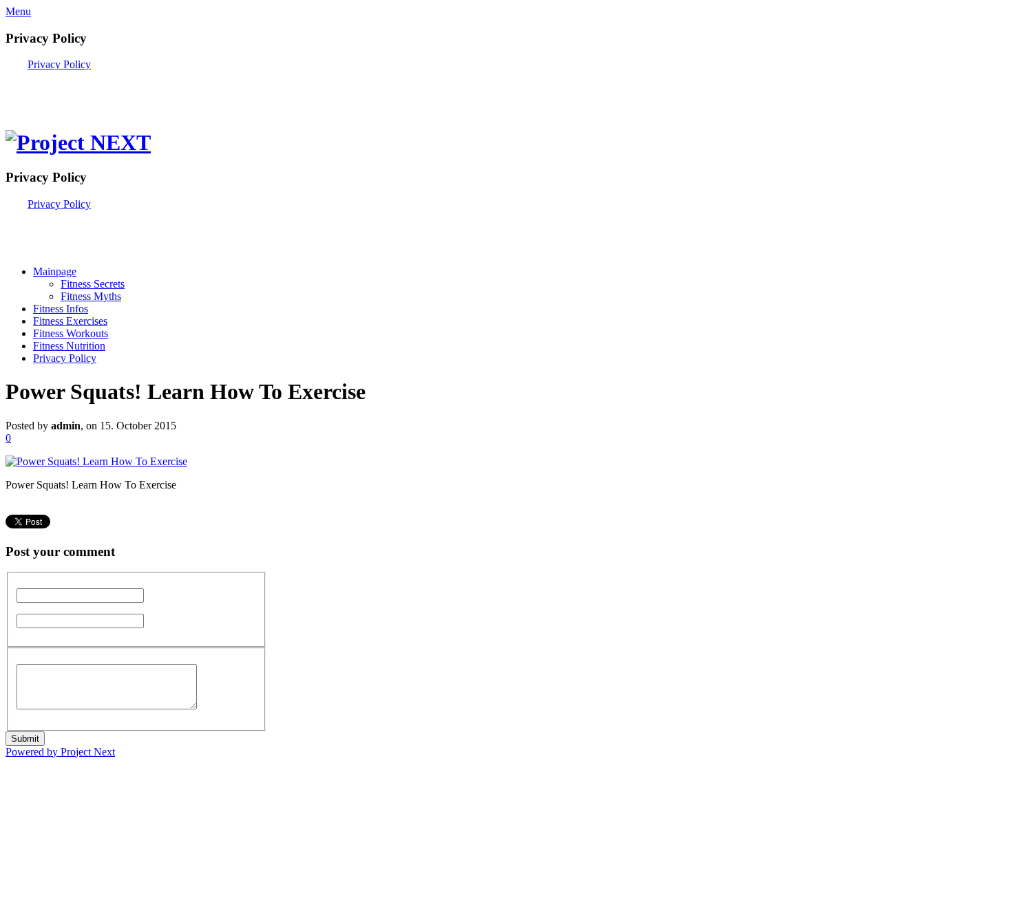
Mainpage (54, 271)
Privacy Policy (59, 64)
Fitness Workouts (70, 333)
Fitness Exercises (70, 321)
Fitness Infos (60, 308)
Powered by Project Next (60, 752)
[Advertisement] (167, 91)
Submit (25, 738)
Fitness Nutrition (69, 346)
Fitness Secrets (93, 284)
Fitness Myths (91, 296)
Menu (18, 11)
